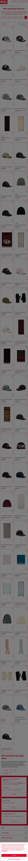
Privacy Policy (18, 849)
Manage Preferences (5, 849)
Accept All (14, 855)
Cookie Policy (4, 851)
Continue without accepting (14, 859)
